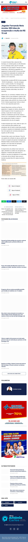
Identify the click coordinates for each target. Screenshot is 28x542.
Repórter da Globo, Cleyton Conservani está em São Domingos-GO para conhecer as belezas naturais (13, 365)
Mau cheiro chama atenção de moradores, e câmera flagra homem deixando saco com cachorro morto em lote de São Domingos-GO (13, 314)
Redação (8, 38)
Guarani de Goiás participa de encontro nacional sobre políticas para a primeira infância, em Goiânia (13, 242)
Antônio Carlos (17, 389)
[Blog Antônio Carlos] (14, 2)
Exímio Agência (23, 538)
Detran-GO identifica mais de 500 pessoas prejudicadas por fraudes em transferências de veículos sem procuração (7, 211)
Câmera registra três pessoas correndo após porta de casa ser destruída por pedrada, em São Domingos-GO (13, 340)
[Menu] (2, 2)
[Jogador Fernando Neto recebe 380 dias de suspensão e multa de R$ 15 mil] (14, 51)
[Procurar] (26, 2)
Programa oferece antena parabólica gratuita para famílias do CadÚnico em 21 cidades (12, 290)
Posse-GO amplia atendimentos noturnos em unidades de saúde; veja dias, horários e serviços (13, 266)
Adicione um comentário (14, 373)
